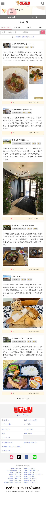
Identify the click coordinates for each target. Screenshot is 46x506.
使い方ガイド (6, 429)
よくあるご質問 (28, 429)
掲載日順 (18, 37)
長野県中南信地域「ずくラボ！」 (33, 474)
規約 (3, 433)
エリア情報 (27, 424)
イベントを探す (6, 424)
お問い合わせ (28, 433)
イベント (17, 27)
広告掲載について (7, 442)
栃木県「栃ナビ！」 (16, 468)
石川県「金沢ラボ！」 (15, 480)
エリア (29, 27)
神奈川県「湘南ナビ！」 (15, 478)
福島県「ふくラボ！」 (15, 472)
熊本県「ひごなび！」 (30, 468)
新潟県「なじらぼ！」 (30, 472)
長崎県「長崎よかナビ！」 (31, 470)
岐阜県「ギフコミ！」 (15, 474)
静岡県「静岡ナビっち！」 (14, 470)
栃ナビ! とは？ (24, 415)
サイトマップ (6, 437)
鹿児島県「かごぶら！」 (31, 480)
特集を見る (5, 420)
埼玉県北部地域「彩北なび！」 (13, 482)
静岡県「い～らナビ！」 (31, 478)
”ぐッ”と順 (31, 37)
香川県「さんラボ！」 (30, 476)
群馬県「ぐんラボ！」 (15, 476)
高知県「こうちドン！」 (31, 482)
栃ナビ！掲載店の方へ (30, 442)
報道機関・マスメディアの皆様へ (12, 446)
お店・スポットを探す (30, 420)
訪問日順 (24, 37)
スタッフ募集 (6, 450)
